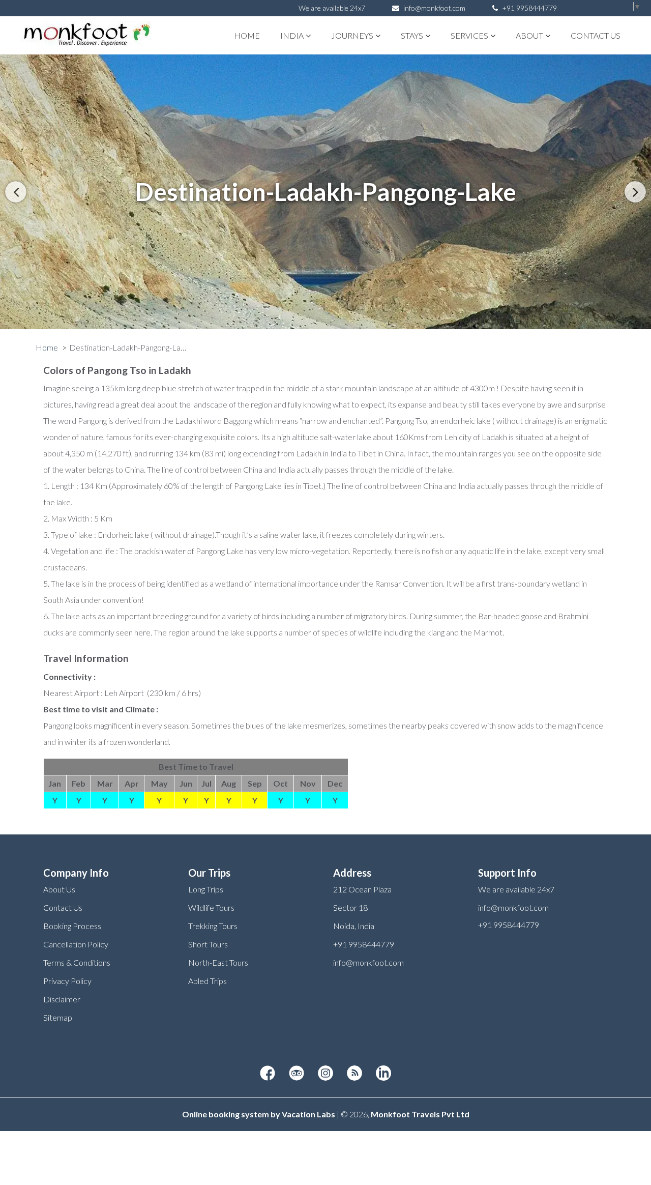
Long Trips (205, 889)
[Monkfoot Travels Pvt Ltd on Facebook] (267, 1073)
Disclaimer (61, 999)
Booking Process (72, 926)
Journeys (352, 35)
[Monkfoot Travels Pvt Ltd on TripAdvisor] (296, 1073)
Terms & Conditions (76, 962)
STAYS (412, 35)
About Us (59, 889)
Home (247, 35)
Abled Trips (207, 981)
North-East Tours (218, 962)
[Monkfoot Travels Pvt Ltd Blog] (354, 1073)
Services (469, 35)
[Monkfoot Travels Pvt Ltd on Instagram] (325, 1073)
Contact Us (595, 35)
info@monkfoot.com (434, 8)
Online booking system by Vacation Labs (259, 1114)
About (529, 35)
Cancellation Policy (75, 944)
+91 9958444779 (528, 8)
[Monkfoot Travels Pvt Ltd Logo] (77, 35)
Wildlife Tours (211, 907)
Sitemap (57, 1017)
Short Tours (208, 944)
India (292, 35)
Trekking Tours (213, 926)
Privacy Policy (67, 981)
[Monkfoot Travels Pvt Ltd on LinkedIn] (383, 1073)
